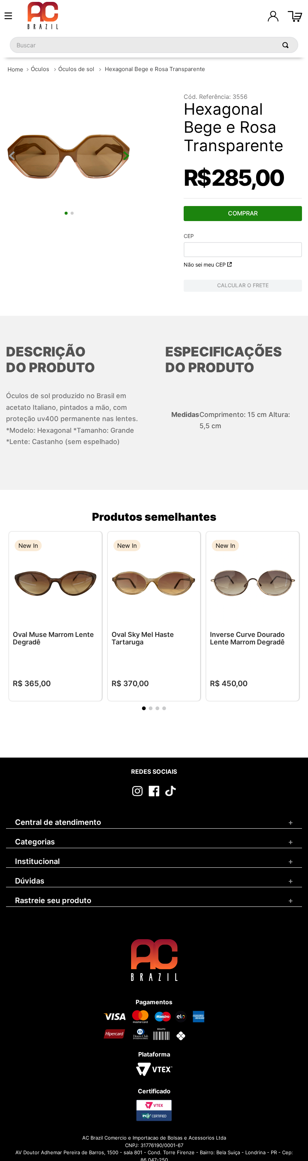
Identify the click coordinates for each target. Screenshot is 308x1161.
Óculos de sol (76, 69)
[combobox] (154, 45)
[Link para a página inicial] (15, 69)
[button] (90, 546)
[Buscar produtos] (286, 45)
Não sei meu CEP (205, 264)
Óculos (40, 69)
